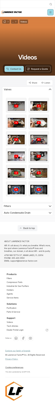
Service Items (13, 298)
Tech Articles (12, 326)
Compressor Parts (14, 282)
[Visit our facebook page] (23, 338)
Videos (10, 322)
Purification (11, 308)
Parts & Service (13, 312)
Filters (9, 278)
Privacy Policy (11, 359)
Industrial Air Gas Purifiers (18, 286)
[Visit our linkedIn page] (16, 338)
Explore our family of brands (17, 351)
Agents (10, 294)
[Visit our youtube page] (30, 338)
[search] (51, 4)
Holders (10, 290)
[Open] (50, 12)
